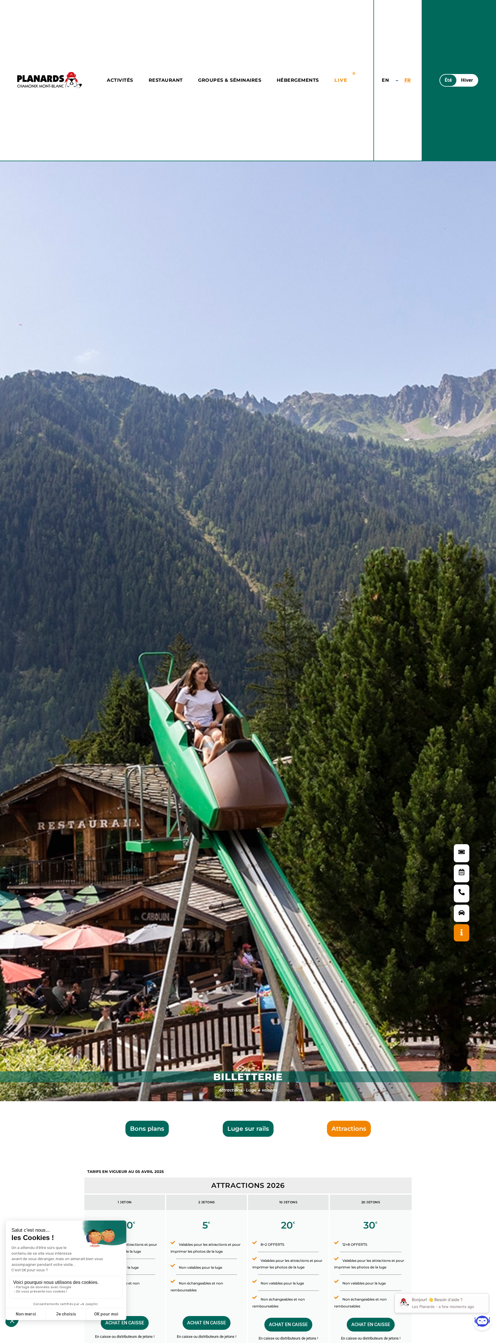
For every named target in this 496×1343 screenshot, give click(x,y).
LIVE (341, 80)
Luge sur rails (248, 1128)
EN (385, 80)
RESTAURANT (166, 80)
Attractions (349, 1128)
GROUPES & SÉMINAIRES (229, 80)
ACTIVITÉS (120, 80)
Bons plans (147, 1128)
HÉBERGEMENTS (298, 80)
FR (407, 80)
